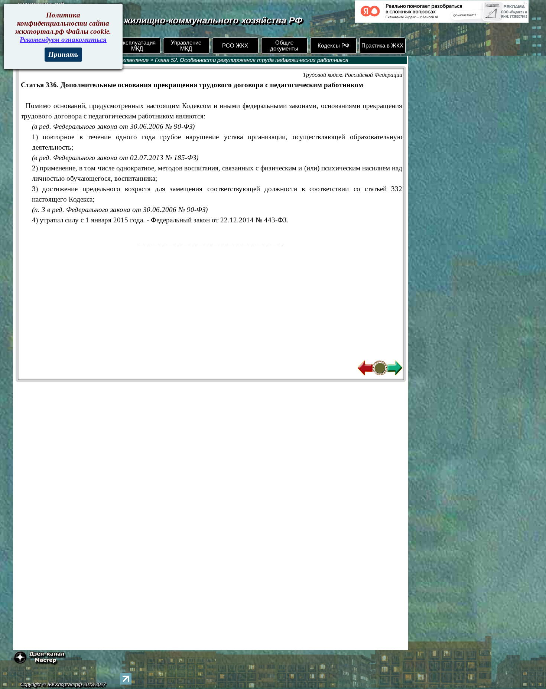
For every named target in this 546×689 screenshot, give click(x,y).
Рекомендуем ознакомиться (63, 39)
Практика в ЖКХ (382, 46)
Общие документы (284, 46)
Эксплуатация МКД (137, 46)
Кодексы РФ (333, 46)
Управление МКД (186, 46)
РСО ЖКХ (235, 46)
